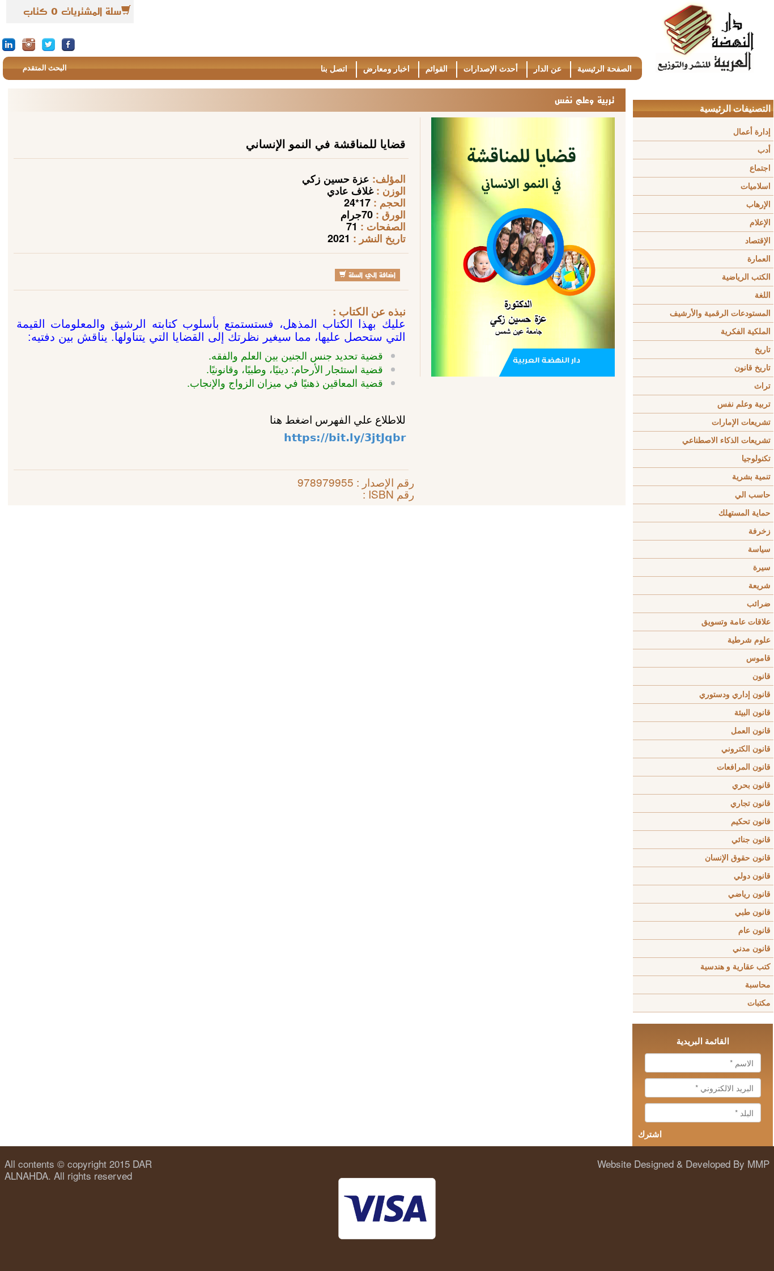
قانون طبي (753, 912)
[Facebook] (68, 43)
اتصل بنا (334, 69)
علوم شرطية (749, 640)
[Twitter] (48, 43)
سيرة (762, 567)
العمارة (759, 259)
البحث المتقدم (45, 68)
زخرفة (760, 531)
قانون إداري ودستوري (735, 694)
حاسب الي (753, 495)
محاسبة (758, 985)
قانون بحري (751, 785)
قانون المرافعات (744, 767)
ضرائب (759, 603)
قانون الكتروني (746, 749)
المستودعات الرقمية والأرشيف (720, 313)
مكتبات (759, 1003)
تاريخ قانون (752, 368)
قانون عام (754, 930)
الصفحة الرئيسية (604, 69)
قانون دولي (752, 876)
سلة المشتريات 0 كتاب (72, 11)
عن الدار (548, 69)
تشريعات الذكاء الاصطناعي (726, 440)
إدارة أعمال (752, 132)
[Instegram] (28, 43)
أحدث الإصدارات (490, 69)
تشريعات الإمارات (741, 422)
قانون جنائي (751, 839)
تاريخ (763, 349)
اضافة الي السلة (370, 275)
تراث (762, 386)
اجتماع (760, 168)
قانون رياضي (749, 894)
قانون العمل (751, 731)
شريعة (760, 585)
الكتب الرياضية (746, 277)
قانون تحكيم (751, 821)
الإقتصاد (758, 241)
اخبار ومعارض (386, 69)
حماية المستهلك (744, 513)
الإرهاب (758, 204)
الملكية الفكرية (746, 331)
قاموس (758, 658)
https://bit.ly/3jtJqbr (345, 437)
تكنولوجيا (756, 458)
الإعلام (760, 222)
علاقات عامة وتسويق (736, 622)
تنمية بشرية (751, 476)
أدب (764, 150)
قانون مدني (752, 948)
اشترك (650, 1134)
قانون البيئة (752, 712)
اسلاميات (756, 186)
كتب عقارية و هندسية (735, 966)
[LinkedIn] (8, 43)
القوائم (437, 69)
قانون (761, 676)
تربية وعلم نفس (744, 404)
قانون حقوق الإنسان (738, 858)
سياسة (759, 549)
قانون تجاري (750, 803)
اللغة (763, 295)
